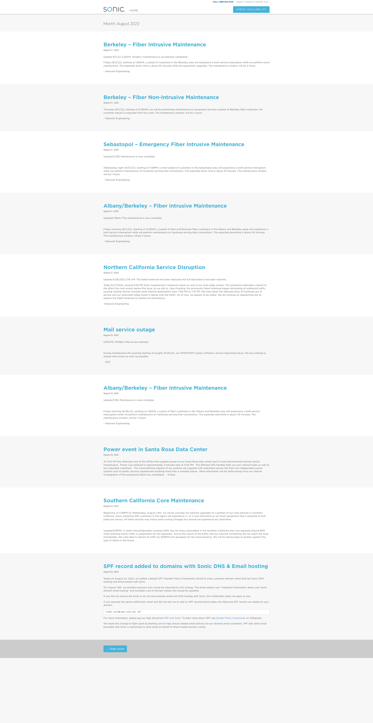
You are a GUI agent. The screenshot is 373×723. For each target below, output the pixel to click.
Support (239, 2)
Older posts (115, 648)
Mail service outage (129, 329)
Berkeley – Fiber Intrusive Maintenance (154, 44)
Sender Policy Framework (230, 618)
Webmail (250, 2)
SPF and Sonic (172, 618)
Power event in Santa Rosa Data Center (155, 449)
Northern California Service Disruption (154, 267)
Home (134, 10)
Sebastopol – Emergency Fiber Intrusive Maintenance (173, 144)
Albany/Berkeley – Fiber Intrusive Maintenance (165, 205)
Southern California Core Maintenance (153, 500)
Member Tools (262, 2)
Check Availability (251, 9)
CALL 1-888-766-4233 (223, 2)
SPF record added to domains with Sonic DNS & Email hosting (185, 566)
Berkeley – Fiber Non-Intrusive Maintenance (161, 97)
